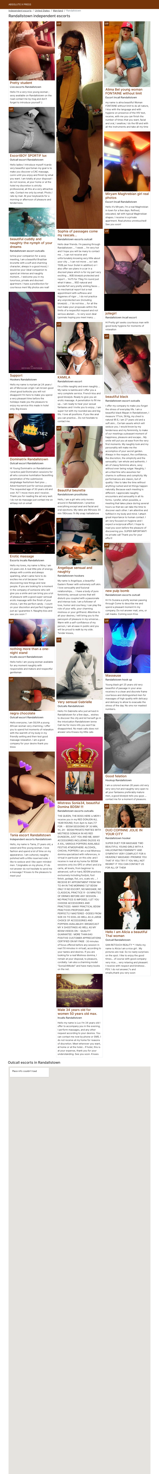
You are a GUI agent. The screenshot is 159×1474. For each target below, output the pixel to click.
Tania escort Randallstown (30, 835)
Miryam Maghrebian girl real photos (127, 196)
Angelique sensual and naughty (75, 569)
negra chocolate (22, 713)
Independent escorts (20, 10)
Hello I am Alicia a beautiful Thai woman (126, 934)
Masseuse (113, 675)
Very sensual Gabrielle (75, 702)
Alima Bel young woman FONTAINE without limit (123, 91)
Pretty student (21, 83)
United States (42, 10)
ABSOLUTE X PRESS (20, 4)
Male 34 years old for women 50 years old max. (77, 1012)
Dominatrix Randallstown (29, 459)
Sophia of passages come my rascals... (78, 233)
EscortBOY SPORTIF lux (28, 155)
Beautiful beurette (71, 490)
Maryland (58, 10)
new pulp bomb (117, 591)
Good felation (116, 776)
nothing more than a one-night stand (30, 651)
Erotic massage (22, 556)
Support (16, 375)
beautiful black (116, 397)
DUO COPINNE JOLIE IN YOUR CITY (124, 832)
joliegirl (110, 313)
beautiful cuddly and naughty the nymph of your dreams (31, 243)
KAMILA (64, 377)
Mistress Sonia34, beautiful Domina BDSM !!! (79, 805)
